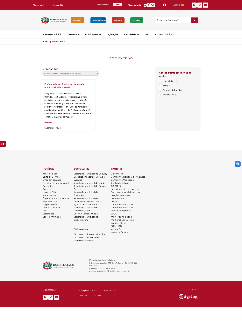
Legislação (112, 34)
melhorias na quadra (121, 216)
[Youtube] (205, 5)
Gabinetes (48, 186)
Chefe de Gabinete (83, 240)
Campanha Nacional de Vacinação (129, 176)
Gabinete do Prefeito (122, 207)
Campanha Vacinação (122, 180)
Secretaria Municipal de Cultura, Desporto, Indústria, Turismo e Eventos (90, 176)
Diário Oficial (99, 20)
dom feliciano (169, 81)
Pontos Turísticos (164, 34)
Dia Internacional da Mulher (125, 192)
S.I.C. (146, 34)
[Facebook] (194, 5)
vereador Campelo (120, 232)
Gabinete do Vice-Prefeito (87, 237)
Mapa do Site (57, 5)
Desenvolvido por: (192, 290)
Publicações (91, 34)
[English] (175, 5)
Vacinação (116, 229)
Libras (117, 4)
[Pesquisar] (194, 20)
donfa (165, 85)
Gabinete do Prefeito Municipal (90, 234)
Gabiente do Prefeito (172, 90)
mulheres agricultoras (122, 220)
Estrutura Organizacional (56, 183)
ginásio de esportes (121, 210)
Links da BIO (49, 192)
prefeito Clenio (169, 94)
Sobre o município (52, 34)
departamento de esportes (125, 189)
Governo (72, 34)
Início (45, 41)
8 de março (117, 173)
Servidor (77, 20)
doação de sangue (120, 195)
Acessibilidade (131, 34)
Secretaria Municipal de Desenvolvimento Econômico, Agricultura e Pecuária (89, 201)
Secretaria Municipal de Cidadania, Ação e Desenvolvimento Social (86, 210)
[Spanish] (182, 5)
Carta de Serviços (52, 176)
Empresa (136, 20)
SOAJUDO (116, 226)
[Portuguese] (179, 5)
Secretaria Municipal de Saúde (89, 183)
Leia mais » (48, 122)
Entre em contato (52, 180)
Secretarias (48, 213)
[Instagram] (199, 5)
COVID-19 (116, 186)
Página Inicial (38, 5)
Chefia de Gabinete (121, 183)
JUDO (114, 213)
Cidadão (118, 20)
